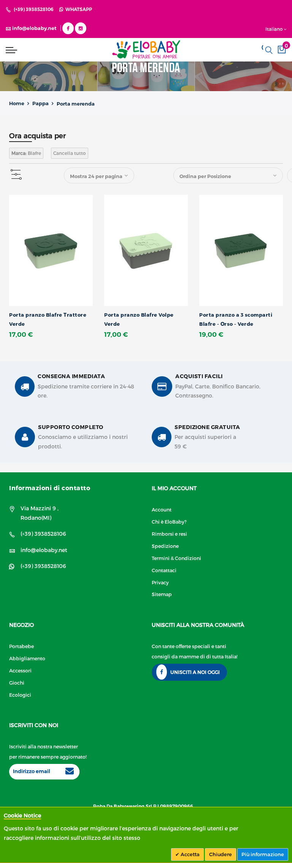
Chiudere (220, 854)
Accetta (189, 854)
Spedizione (165, 546)
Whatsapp (77, 9)
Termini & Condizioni (176, 558)
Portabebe (21, 646)
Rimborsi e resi (169, 533)
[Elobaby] (146, 49)
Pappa (40, 103)
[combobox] (269, 50)
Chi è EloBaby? (169, 521)
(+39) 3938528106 (34, 9)
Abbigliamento (27, 658)
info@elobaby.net (44, 550)
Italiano (274, 29)
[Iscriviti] (69, 771)
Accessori (20, 670)
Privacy (160, 582)
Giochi (16, 682)
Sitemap (162, 594)
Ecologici (20, 694)
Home (16, 103)
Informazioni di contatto (49, 487)
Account (161, 509)
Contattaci (164, 570)
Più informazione (262, 854)
